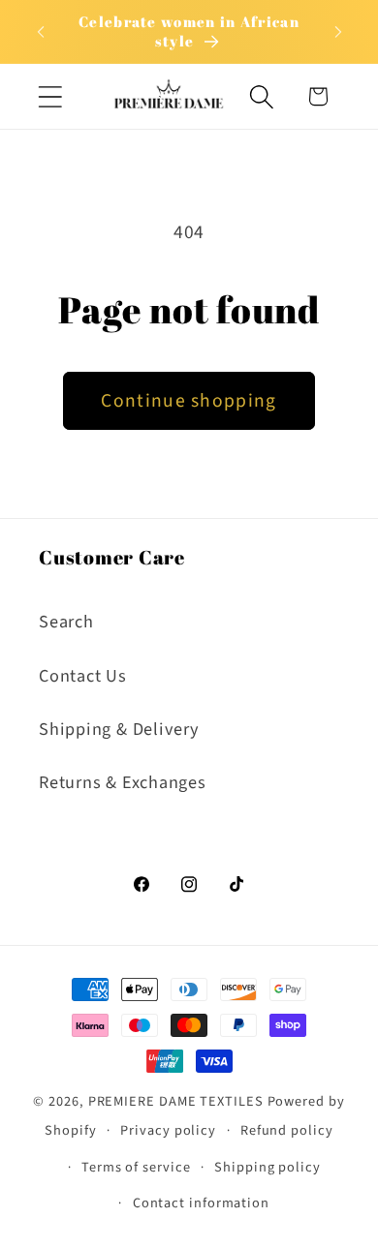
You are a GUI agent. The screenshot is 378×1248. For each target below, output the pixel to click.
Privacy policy (168, 1130)
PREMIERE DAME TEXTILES (176, 1101)
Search (66, 621)
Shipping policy (267, 1167)
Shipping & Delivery (119, 729)
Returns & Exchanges (122, 782)
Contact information (201, 1203)
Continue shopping (188, 400)
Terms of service (136, 1167)
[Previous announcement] (40, 32)
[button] (50, 96)
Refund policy (286, 1130)
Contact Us (83, 675)
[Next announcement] (338, 32)
